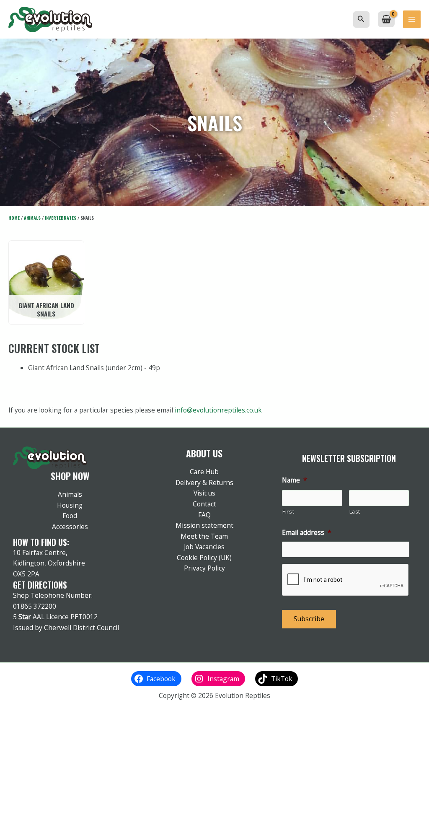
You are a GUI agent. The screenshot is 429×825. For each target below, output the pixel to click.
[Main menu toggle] (412, 19)
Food (69, 515)
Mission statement (204, 525)
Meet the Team (204, 536)
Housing (70, 505)
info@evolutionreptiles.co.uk (218, 410)
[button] (361, 19)
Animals (32, 217)
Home (14, 217)
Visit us (204, 493)
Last (355, 511)
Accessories (70, 526)
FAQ (204, 514)
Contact (204, 503)
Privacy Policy (204, 568)
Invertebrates (60, 217)
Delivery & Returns (204, 482)
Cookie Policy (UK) (204, 557)
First (288, 511)
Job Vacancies (204, 546)
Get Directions (40, 585)
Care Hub (204, 471)
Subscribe (309, 618)
